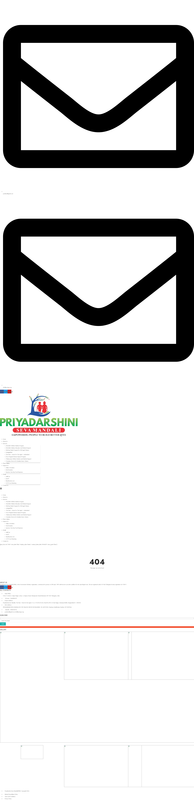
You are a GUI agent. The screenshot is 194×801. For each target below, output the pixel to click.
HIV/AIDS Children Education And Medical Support (18, 448)
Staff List (8, 476)
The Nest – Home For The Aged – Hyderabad (17, 454)
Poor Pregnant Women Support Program (16, 457)
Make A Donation (10, 468)
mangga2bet (9, 452)
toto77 (7, 479)
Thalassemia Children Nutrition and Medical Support (18, 459)
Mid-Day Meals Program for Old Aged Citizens (17, 450)
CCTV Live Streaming (11, 483)
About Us (5, 441)
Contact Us (5, 485)
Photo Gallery (6, 463)
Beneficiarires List (10, 481)
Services (5, 443)
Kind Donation (9, 470)
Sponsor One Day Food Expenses (14, 472)
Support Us (5, 465)
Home (4, 439)
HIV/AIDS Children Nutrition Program (15, 446)
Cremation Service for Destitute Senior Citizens (17, 461)
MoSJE (4, 474)
